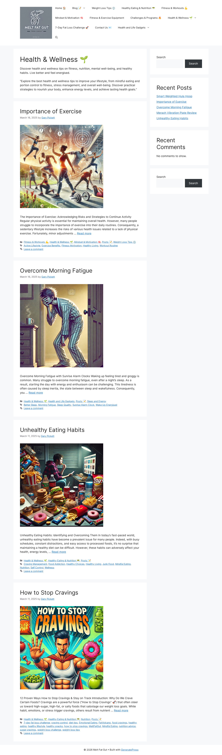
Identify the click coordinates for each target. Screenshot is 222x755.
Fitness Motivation (72, 245)
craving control (59, 722)
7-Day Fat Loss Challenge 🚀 (72, 27)
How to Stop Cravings (49, 592)
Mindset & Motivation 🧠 (69, 17)
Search (161, 57)
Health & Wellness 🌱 (180, 17)
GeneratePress (129, 749)
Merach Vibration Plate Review (177, 112)
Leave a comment (33, 249)
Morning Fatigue (47, 404)
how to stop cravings (76, 726)
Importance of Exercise (51, 111)
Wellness (49, 567)
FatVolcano (105, 722)
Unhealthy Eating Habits (52, 429)
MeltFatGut (95, 726)
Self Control (37, 567)
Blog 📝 (76, 8)
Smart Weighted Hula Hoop (174, 96)
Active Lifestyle (32, 245)
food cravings (119, 722)
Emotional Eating (88, 722)
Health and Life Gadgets (131, 27)
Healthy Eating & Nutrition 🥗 (138, 8)
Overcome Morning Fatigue (56, 270)
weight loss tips (71, 729)
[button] (56, 37)
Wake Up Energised (106, 404)
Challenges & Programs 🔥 (146, 17)
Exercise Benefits (51, 245)
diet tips (73, 722)
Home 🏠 (60, 8)
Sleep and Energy (96, 401)
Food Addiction (56, 564)
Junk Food (108, 564)
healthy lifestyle (36, 726)
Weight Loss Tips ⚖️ (103, 8)
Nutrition (24, 567)
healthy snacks (54, 726)
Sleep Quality (64, 404)
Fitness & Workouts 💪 (175, 8)
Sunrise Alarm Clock (83, 404)
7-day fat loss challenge (37, 722)
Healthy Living (90, 245)
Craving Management (35, 564)
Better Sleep (30, 404)
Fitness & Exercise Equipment (107, 17)
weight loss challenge (49, 729)
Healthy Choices (75, 564)
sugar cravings (28, 729)
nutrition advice (127, 726)
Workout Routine (109, 245)
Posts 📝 (107, 242)
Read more (84, 233)
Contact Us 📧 (103, 27)
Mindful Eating (123, 564)
